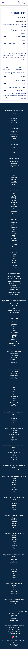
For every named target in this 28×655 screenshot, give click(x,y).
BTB (14, 391)
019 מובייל (14, 122)
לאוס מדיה (14, 183)
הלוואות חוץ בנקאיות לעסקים (14, 385)
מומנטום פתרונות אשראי (14, 310)
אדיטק (14, 420)
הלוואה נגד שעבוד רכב (14, 631)
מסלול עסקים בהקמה (14, 285)
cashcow (14, 206)
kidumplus (14, 197)
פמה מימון (14, 325)
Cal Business (14, 397)
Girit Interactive (14, 165)
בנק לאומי (14, 341)
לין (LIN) (14, 138)
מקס (14, 258)
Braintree (14, 520)
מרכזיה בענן (14, 615)
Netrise (14, 167)
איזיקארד (14, 480)
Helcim (14, 523)
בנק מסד (14, 345)
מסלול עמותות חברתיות (14, 293)
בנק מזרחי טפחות (14, 343)
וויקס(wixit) (14, 136)
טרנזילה (14, 262)
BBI (14, 309)
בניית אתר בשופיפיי (14, 159)
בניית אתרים (14, 220)
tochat (14, 436)
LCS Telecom (14, 430)
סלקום (14, 454)
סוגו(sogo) (14, 175)
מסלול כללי (14, 291)
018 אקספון (14, 120)
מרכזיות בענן (16, 72)
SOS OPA (14, 432)
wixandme (14, 131)
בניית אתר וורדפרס (14, 173)
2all (14, 147)
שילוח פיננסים (14, 303)
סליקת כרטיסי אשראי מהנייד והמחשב (14, 533)
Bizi (14, 387)
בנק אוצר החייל (14, 332)
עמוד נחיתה (14, 569)
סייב (14, 307)
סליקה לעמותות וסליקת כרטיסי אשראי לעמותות (14, 498)
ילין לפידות (14, 363)
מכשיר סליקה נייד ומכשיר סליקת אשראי (14, 412)
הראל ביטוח (14, 357)
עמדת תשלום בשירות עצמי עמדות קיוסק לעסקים (14, 556)
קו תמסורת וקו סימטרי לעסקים (14, 583)
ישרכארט (14, 256)
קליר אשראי (14, 305)
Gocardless (14, 521)
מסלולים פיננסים (14, 312)
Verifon (14, 414)
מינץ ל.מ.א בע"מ (14, 434)
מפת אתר (14, 619)
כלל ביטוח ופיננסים (14, 355)
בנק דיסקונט (14, 336)
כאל (14, 328)
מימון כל (14, 323)
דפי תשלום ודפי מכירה (14, 252)
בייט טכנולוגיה (14, 563)
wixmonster (14, 135)
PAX (14, 416)
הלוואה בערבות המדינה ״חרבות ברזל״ (14, 626)
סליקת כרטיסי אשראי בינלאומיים (14, 515)
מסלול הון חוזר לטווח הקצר (14, 278)
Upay (14, 255)
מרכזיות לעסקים (7, 72)
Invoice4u (14, 264)
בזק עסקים (14, 593)
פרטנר (14, 113)
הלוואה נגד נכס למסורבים (14, 627)
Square (14, 525)
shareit (14, 208)
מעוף (14, 395)
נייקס (14, 422)
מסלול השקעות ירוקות (14, 282)
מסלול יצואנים (14, 289)
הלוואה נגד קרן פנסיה (14, 369)
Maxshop (14, 559)
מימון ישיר (14, 321)
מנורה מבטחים (14, 354)
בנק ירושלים (14, 339)
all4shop (14, 418)
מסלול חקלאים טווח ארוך (14, 283)
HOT (14, 115)
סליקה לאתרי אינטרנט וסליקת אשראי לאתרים (14, 476)
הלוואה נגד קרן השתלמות (14, 351)
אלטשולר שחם (14, 359)
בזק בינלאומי (14, 119)
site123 (14, 153)
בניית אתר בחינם (14, 144)
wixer (14, 133)
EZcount (14, 266)
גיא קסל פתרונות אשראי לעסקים (14, 470)
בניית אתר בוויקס (14, 128)
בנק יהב (14, 337)
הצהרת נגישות (14, 620)
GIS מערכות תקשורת (14, 452)
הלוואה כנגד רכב (14, 318)
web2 (14, 181)
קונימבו (14, 210)
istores (14, 149)
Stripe (14, 518)
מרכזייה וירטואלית (14, 613)
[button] (14, 17)
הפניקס (14, 361)
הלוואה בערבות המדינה (14, 274)
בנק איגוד (14, 334)
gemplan (14, 163)
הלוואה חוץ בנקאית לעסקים (14, 633)
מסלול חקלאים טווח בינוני (14, 287)
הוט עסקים (14, 440)
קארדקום (14, 260)
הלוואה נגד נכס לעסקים (14, 629)
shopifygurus (14, 161)
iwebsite (14, 179)
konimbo (14, 202)
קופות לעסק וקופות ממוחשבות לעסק (14, 599)
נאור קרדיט (14, 406)
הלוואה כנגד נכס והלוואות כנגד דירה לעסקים (14, 301)
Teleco (14, 438)
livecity (14, 151)
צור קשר (7, 57)
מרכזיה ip (14, 617)
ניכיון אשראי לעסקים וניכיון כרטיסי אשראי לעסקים (14, 466)
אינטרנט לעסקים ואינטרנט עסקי (14, 111)
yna (14, 195)
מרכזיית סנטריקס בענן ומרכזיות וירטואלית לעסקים (14, 447)
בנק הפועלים (14, 330)
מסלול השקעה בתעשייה (14, 280)
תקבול (14, 267)
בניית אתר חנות (14, 191)
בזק (14, 117)
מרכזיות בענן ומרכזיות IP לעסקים (14, 428)
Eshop (14, 204)
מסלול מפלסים (14, 294)
